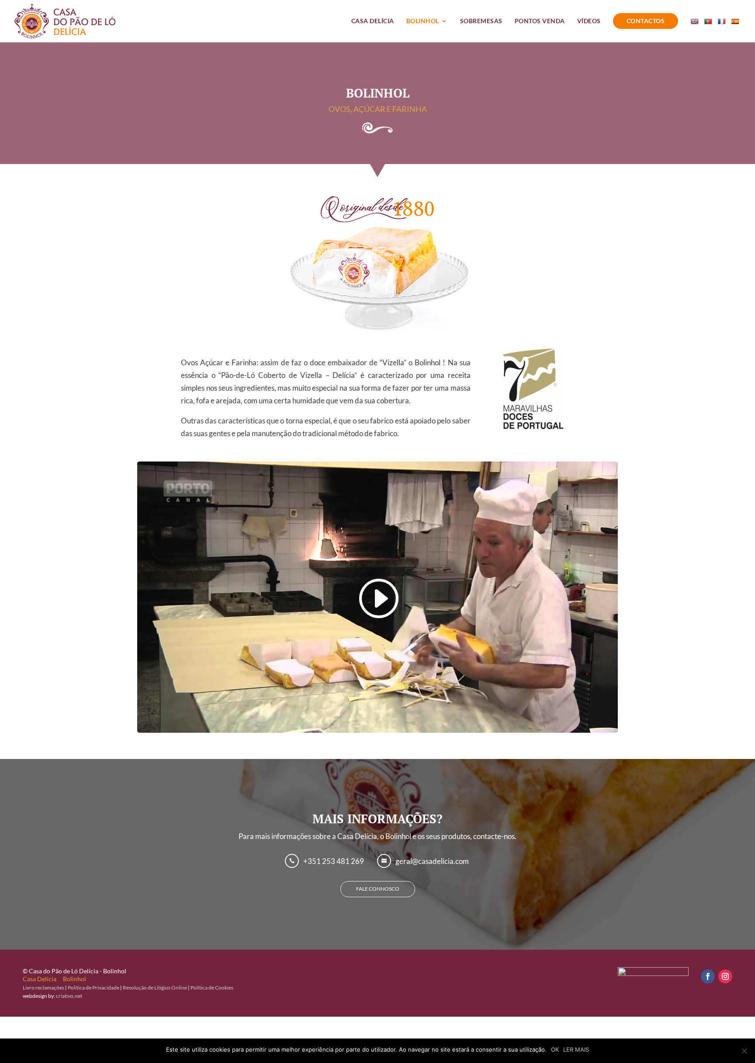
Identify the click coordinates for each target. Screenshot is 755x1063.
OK (555, 1049)
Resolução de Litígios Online (155, 987)
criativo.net (69, 996)
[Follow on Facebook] (708, 976)
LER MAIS (576, 1049)
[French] (722, 29)
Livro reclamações (43, 987)
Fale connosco (377, 888)
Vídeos (589, 21)
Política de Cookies (211, 987)
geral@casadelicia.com (432, 861)
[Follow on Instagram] (725, 976)
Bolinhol (422, 21)
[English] (695, 29)
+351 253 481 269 (333, 861)
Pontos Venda (540, 21)
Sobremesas (481, 21)
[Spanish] (736, 29)
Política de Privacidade (93, 987)
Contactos (646, 20)
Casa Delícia (372, 21)
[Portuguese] (709, 29)
